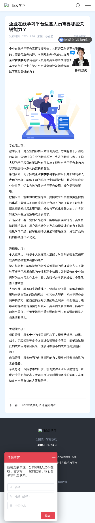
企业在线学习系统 (66, 457)
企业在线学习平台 (66, 462)
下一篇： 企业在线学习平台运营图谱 (32, 405)
